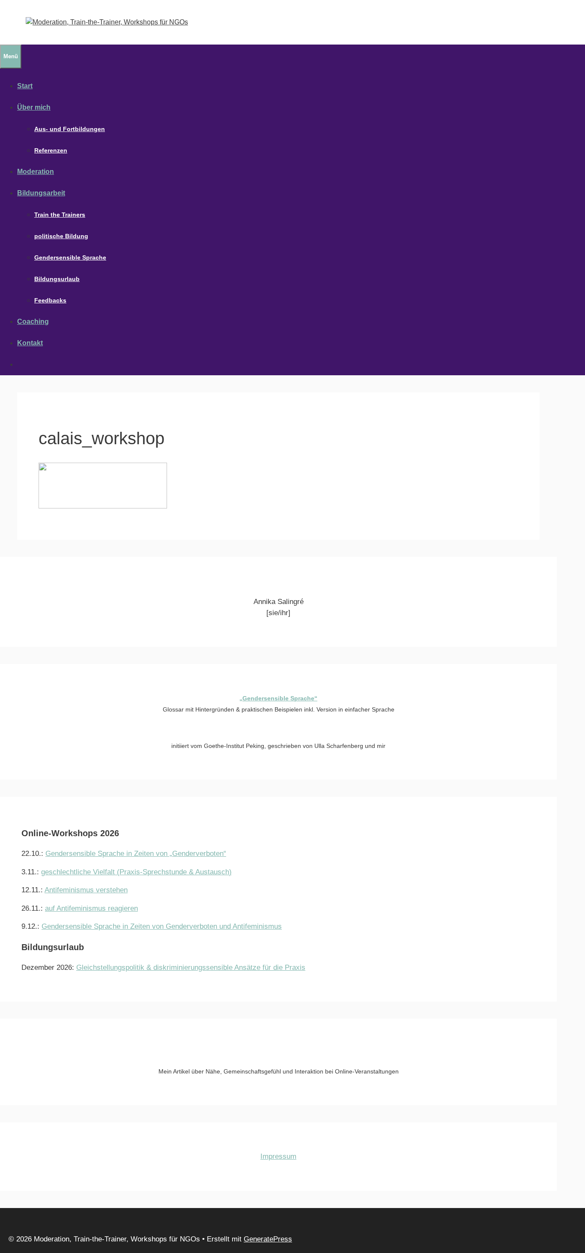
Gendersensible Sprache (70, 257)
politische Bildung (61, 236)
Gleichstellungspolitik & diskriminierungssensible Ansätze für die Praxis (190, 967)
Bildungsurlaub (57, 278)
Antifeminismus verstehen (86, 890)
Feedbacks (50, 300)
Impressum (278, 1156)
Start (25, 86)
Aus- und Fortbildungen (69, 129)
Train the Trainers (59, 214)
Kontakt (30, 343)
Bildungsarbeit (41, 193)
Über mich (34, 107)
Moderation (35, 171)
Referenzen (50, 150)
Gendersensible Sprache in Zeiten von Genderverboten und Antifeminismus (162, 926)
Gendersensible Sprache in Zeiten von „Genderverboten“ (135, 853)
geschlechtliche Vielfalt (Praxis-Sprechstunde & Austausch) (136, 872)
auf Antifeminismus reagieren (91, 908)
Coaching (33, 321)
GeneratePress (268, 1239)
